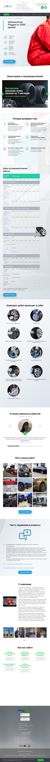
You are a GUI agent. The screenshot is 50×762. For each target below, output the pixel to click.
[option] (25, 35)
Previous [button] (3, 94)
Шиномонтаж (21, 727)
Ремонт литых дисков (22, 723)
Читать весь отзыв (25, 442)
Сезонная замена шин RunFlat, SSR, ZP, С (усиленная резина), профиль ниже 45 (7, 195)
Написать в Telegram (9, 61)
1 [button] (24, 106)
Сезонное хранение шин (23, 729)
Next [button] (47, 94)
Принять (40, 760)
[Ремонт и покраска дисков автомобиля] (8, 6)
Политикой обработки (10, 760)
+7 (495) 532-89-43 (26, 732)
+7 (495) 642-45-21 (10, 669)
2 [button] (26, 106)
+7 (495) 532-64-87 (25, 670)
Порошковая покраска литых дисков (25, 725)
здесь (30, 416)
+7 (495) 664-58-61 (25, 658)
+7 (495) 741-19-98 (10, 658)
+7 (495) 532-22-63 (40, 658)
